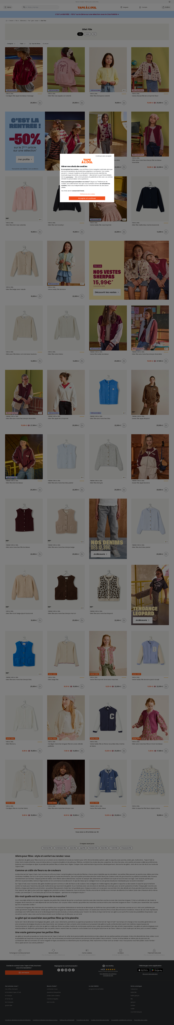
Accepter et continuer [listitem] (87, 198)
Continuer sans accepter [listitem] (103, 156)
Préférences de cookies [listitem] (87, 194)
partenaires (69, 177)
